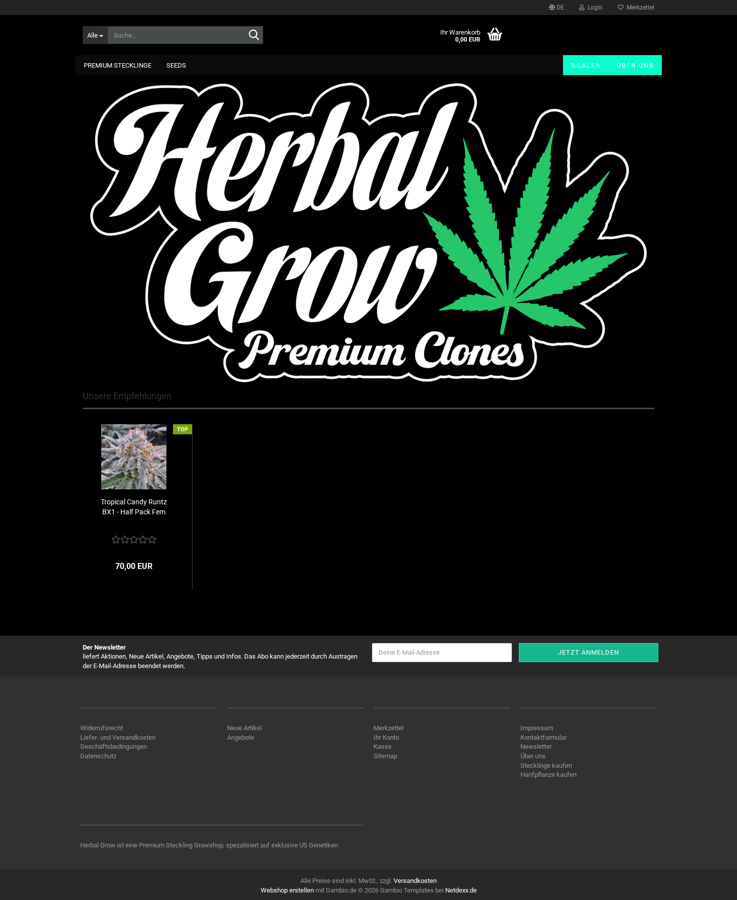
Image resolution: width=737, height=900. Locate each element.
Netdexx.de (461, 890)
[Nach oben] (709, 884)
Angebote (240, 737)
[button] (556, 7)
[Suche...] (253, 36)
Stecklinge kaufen (546, 765)
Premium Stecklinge (117, 65)
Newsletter (535, 746)
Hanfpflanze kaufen (548, 774)
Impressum (536, 728)
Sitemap (385, 756)
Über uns (635, 65)
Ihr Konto (386, 737)
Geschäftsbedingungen (113, 746)
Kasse (383, 746)
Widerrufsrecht (101, 728)
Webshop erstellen (287, 890)
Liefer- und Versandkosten (117, 737)
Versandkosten (415, 880)
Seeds (176, 65)
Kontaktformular (543, 737)
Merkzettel (639, 7)
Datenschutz (98, 756)
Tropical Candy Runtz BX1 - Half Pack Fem (134, 507)
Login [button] (594, 7)
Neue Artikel (244, 728)
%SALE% (586, 65)
